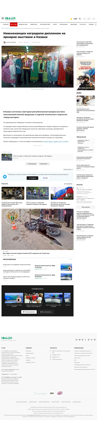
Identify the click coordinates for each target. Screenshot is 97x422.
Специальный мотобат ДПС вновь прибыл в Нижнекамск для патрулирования (85, 43)
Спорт (55, 24)
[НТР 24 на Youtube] (79, 339)
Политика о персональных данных (83, 353)
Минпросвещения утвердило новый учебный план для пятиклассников (85, 237)
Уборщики (80, 143)
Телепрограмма (29, 312)
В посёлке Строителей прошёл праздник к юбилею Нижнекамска (85, 128)
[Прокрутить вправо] (95, 24)
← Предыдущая (31, 163)
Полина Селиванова (11, 42)
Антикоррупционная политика (82, 364)
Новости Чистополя (66, 401)
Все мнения (86, 207)
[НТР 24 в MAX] (76, 339)
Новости (8, 28)
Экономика (64, 24)
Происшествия (45, 24)
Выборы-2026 (23, 24)
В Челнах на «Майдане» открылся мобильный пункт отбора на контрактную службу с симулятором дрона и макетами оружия (85, 215)
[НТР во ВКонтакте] (82, 339)
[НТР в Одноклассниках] (85, 339)
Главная (6, 24)
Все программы (46, 312)
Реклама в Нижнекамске (80, 367)
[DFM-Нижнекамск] (52, 393)
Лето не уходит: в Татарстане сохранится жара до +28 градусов (85, 53)
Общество (33, 24)
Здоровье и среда (30, 357)
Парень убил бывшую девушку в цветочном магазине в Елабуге (84, 202)
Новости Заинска (76, 401)
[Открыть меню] (3, 18)
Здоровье (73, 24)
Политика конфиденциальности (82, 351)
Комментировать (67, 169)
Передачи (92, 24)
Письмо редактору (57, 359)
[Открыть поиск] (80, 19)
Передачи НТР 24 (30, 362)
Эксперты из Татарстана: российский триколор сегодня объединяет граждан (85, 119)
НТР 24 (3, 28)
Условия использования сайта (82, 355)
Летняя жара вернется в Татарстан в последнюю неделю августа (86, 166)
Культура (83, 24)
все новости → (69, 183)
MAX (46, 178)
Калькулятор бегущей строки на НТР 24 (84, 369)
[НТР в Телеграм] (88, 339)
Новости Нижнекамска (22, 401)
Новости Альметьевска (44, 401)
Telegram (33, 178)
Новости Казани (32, 401)
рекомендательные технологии (34, 415)
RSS (75, 360)
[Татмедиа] (40, 393)
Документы (77, 362)
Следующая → (44, 163)
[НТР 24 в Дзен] (94, 339)
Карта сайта (77, 357)
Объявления (81, 140)
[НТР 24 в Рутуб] (91, 339)
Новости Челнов (55, 401)
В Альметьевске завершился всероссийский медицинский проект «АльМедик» (85, 176)
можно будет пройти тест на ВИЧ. (56, 141)
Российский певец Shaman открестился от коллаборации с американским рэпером (84, 192)
